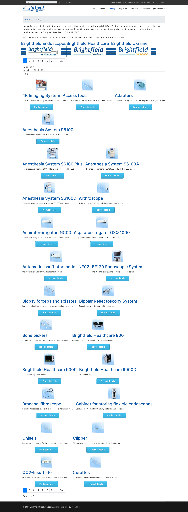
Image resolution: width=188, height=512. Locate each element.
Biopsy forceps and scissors (49, 301)
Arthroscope (91, 198)
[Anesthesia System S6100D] (49, 187)
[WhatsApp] (69, 2)
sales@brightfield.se (157, 2)
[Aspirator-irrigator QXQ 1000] (102, 222)
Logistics (123, 9)
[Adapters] (140, 84)
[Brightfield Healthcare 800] (98, 324)
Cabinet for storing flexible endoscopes (114, 403)
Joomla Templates (60, 507)
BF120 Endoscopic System (117, 266)
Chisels (29, 438)
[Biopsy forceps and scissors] (49, 290)
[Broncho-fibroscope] (48, 393)
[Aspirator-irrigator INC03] (47, 222)
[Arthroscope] (103, 187)
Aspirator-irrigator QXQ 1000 (102, 232)
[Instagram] (63, 2)
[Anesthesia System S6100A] (112, 153)
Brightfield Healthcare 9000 (49, 369)
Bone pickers (35, 335)
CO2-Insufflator (37, 472)
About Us (134, 9)
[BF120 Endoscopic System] (117, 256)
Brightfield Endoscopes (43, 43)
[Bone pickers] (46, 324)
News (102, 9)
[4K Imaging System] (41, 84)
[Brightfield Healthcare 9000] (49, 359)
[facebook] (59, 2)
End (62, 61)
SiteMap (159, 9)
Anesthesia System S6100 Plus (52, 163)
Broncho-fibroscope (41, 403)
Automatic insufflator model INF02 (55, 266)
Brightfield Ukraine (129, 43)
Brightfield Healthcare (87, 43)
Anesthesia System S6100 (47, 129)
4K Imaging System (41, 95)
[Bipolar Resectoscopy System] (108, 290)
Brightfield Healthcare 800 (98, 335)
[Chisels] (46, 427)
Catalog (112, 9)
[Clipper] (98, 427)
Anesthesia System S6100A (112, 163)
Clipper (80, 438)
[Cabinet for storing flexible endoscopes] (114, 393)
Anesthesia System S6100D (49, 198)
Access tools (75, 95)
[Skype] (66, 2)
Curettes (81, 472)
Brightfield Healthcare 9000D (107, 369)
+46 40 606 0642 (119, 2)
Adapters (124, 95)
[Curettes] (95, 462)
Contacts (146, 9)
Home (94, 9)
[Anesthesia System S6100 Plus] (52, 153)
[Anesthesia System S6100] (48, 119)
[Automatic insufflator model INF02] (56, 256)
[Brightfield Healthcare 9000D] (107, 359)
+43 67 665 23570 (137, 2)
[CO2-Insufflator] (46, 462)
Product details (41, 107)
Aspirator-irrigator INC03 (46, 232)
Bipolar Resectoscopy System (108, 301)
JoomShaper (77, 507)
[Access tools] (87, 84)
